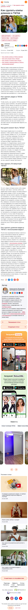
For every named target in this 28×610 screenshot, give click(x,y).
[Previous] (11, 469)
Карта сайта (14, 586)
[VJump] (5, 2)
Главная (3, 5)
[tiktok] (19, 293)
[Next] (16, 469)
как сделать (16, 35)
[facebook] (17, 293)
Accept (10, 607)
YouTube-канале (6, 307)
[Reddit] (18, 280)
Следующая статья (13, 327)
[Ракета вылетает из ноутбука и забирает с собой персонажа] (8, 359)
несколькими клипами (16, 243)
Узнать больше (14, 461)
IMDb (23, 312)
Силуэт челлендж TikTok (8, 426)
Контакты (6, 585)
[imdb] (10, 293)
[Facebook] (9, 280)
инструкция (14, 38)
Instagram (4, 303)
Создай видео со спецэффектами (14, 578)
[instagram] (15, 293)
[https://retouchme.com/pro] (14, 593)
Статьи (9, 5)
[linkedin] (12, 293)
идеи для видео (6, 35)
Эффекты (15, 583)
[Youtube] (20, 598)
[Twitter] (12, 280)
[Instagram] (12, 598)
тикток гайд (5, 38)
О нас (13, 585)
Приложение (21, 585)
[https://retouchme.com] (20, 590)
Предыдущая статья (14, 322)
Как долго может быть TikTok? (11, 58)
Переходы (7, 583)
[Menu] (26, 2)
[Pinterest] (15, 280)
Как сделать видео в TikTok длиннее (12, 56)
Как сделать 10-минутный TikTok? (11, 60)
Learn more (17, 607)
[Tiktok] (7, 598)
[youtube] (22, 293)
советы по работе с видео (9, 40)
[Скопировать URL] (6, 280)
